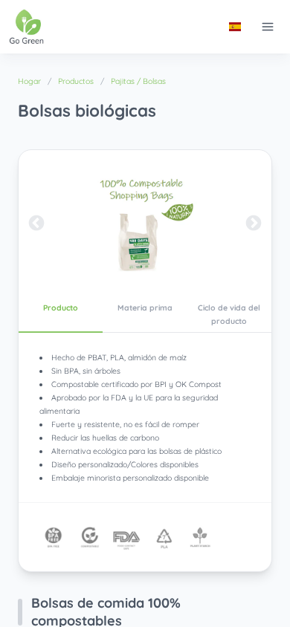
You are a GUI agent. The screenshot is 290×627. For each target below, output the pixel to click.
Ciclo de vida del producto (229, 314)
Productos (76, 81)
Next (253, 223)
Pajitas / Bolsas (138, 81)
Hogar (29, 81)
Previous (36, 223)
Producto (60, 307)
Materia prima (145, 307)
